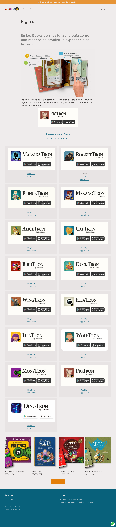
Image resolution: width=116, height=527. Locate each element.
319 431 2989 (77, 499)
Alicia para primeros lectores (93, 471)
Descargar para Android (58, 138)
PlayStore (31, 174)
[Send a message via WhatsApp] (112, 524)
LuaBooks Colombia (54, 523)
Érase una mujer (36, 471)
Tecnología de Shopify (66, 523)
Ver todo (58, 481)
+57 (70, 499)
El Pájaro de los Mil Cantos (66, 471)
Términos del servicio (12, 506)
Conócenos (9, 499)
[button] (101, 9)
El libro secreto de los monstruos (14, 471)
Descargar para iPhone (58, 134)
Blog (6, 503)
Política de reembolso (13, 509)
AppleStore (31, 176)
